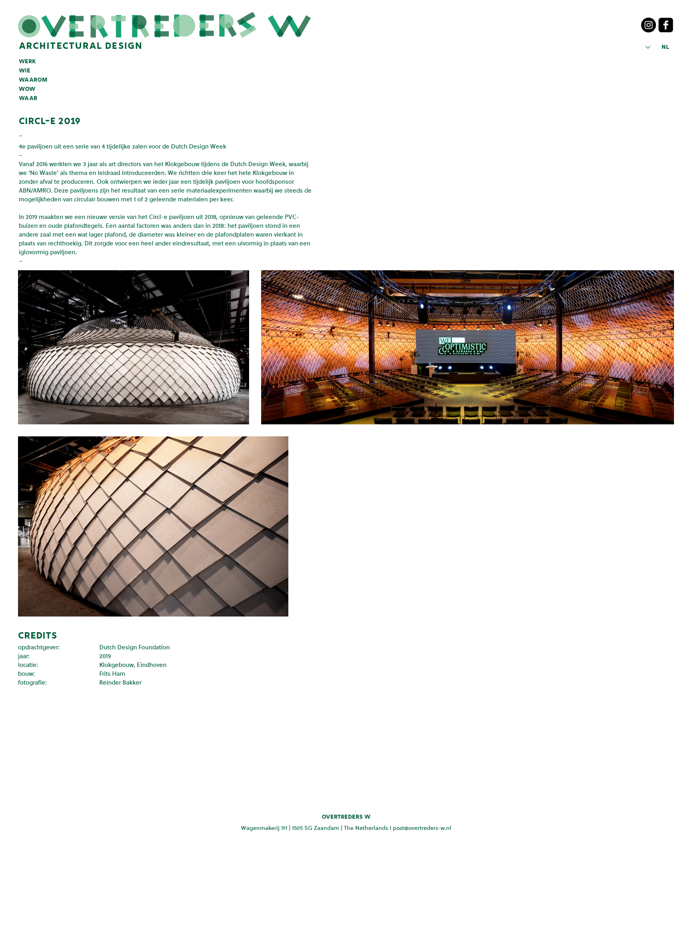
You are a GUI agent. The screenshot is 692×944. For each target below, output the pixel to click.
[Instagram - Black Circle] (648, 25)
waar (28, 98)
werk (27, 62)
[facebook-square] (665, 25)
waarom (33, 80)
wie (24, 71)
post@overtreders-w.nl (422, 828)
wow (27, 89)
